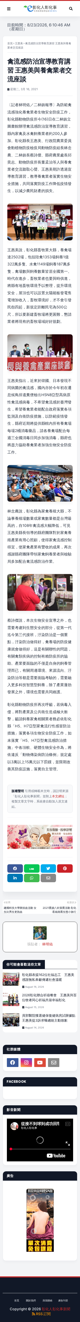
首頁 (10, 43)
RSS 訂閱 (43, 1314)
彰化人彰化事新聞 (56, 1309)
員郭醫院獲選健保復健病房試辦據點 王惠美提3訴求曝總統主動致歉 (49, 1018)
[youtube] (40, 1062)
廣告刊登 (63, 1300)
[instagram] (26, 1062)
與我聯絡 (47, 1300)
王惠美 (19, 43)
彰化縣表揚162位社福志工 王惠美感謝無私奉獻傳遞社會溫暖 (48, 977)
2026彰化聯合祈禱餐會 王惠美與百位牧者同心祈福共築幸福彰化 (49, 997)
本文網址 (58, 796)
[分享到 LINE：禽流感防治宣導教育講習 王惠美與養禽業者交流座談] (32, 868)
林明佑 (47, 944)
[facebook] (12, 1062)
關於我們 (31, 1300)
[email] (54, 1062)
